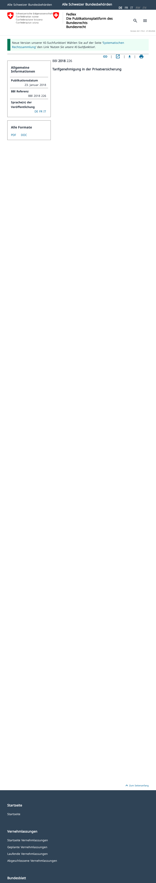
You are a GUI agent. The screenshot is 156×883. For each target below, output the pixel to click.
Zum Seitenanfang (136, 785)
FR (126, 8)
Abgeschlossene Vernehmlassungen (32, 860)
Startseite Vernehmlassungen (27, 840)
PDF (13, 135)
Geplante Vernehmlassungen (27, 847)
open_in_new (117, 56)
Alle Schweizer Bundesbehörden (29, 4)
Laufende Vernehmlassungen (27, 853)
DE (120, 8)
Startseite (13, 814)
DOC (24, 135)
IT (131, 8)
